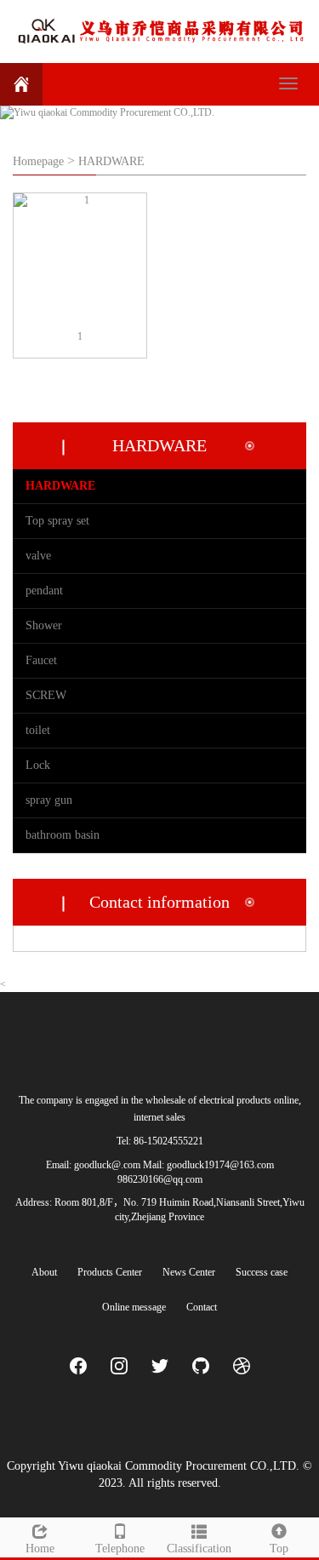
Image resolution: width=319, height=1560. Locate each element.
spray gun (49, 800)
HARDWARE (111, 161)
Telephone (120, 1548)
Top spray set (57, 520)
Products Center (109, 1272)
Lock (38, 765)
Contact (201, 1307)
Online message (134, 1307)
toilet (38, 730)
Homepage (38, 161)
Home (40, 1548)
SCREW (46, 695)
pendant (44, 590)
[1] (80, 259)
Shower (44, 625)
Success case (262, 1272)
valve (38, 555)
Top (279, 1548)
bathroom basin (63, 835)
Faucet (41, 660)
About (44, 1272)
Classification (199, 1548)
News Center (188, 1272)
